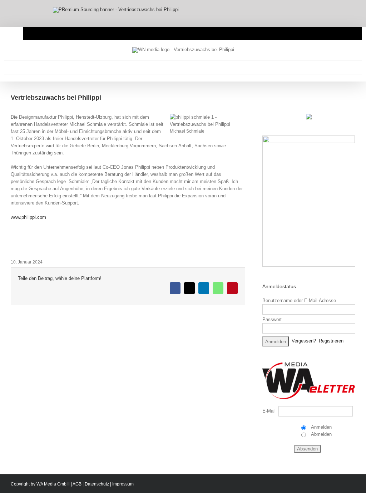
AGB (77, 484)
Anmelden (321, 427)
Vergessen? (304, 341)
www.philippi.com (28, 217)
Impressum (123, 484)
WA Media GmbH (53, 484)
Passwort (272, 319)
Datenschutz (97, 484)
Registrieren (331, 341)
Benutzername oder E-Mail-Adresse (299, 300)
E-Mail (269, 411)
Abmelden (321, 434)
